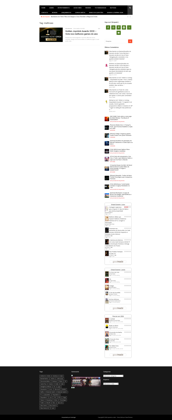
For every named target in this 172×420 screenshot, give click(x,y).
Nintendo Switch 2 (62, 392)
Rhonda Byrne (109, 212)
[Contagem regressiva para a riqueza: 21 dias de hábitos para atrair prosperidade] (107, 211)
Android (42, 376)
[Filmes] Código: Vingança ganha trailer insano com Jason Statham (120, 134)
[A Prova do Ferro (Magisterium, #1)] (107, 343)
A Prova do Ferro (114, 339)
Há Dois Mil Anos (114, 299)
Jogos (59, 386)
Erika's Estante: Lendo (118, 270)
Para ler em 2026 (118, 316)
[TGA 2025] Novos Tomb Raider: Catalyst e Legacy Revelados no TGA (120, 185)
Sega (64, 397)
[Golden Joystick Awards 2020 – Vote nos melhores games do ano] (51, 35)
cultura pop (60, 378)
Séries (56, 400)
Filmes (61, 381)
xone (53, 408)
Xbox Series (43, 405)
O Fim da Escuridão (114, 292)
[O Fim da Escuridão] (107, 294)
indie (62, 384)
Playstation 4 (56, 394)
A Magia (111, 286)
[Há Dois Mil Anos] (107, 303)
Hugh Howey (113, 280)
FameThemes (129, 417)
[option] (91, 17)
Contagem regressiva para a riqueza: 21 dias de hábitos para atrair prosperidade (118, 209)
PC (41, 394)
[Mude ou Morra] (107, 328)
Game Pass (43, 384)
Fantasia (54, 381)
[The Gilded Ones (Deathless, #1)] (107, 349)
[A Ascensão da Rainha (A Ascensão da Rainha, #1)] (107, 336)
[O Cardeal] (107, 322)
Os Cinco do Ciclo (114, 272)
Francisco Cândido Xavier (115, 300)
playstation (47, 394)
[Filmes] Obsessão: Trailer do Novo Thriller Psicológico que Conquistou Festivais (121, 177)
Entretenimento (64, 8)
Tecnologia (63, 400)
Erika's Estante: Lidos (118, 205)
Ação (61, 376)
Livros (50, 389)
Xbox (53, 403)
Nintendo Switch (50, 392)
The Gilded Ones (114, 346)
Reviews (88, 8)
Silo (110, 279)
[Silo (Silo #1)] (107, 282)
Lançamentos (66, 12)
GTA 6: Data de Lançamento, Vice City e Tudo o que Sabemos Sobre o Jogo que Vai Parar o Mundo (121, 158)
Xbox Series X (53, 405)
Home (43, 8)
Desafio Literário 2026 (115, 12)
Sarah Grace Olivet (110, 224)
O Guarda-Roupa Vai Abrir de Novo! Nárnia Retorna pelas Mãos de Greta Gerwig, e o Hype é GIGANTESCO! (121, 167)
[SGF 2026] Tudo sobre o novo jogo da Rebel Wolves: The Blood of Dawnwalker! (121, 118)
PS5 (55, 397)
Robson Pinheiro (113, 294)
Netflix (42, 392)
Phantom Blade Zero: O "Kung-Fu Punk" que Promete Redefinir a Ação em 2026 (121, 126)
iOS (54, 386)
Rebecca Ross (113, 334)
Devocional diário (45, 381)
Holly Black (112, 340)
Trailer (42, 403)
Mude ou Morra (113, 325)
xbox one (60, 403)
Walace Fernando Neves (115, 320)
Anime (48, 376)
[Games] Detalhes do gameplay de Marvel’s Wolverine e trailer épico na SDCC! (121, 142)
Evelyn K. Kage (109, 235)
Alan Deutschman (114, 327)
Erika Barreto (68, 28)
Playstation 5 (43, 397)
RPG (59, 397)
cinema (53, 378)
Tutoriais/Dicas (100, 8)
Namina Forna (113, 347)
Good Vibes (78, 8)
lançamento (43, 389)
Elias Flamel (112, 274)
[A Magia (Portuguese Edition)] (107, 289)
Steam (42, 400)
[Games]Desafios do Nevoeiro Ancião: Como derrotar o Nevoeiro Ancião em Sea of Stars (120, 53)
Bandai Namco (44, 378)
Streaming (49, 400)
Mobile (64, 389)
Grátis (57, 384)
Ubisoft (48, 403)
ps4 (51, 397)
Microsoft (57, 389)
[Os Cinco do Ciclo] (107, 276)
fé (65, 381)
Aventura (55, 376)
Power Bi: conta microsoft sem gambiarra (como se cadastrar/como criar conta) (119, 91)
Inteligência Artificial (45, 386)
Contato (44, 12)
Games (51, 8)
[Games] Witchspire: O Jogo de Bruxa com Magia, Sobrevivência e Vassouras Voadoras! (120, 194)
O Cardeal (112, 319)
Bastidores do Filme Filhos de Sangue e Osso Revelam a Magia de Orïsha (74, 17)
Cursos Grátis (80, 12)
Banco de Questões (96, 12)
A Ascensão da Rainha (115, 332)
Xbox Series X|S (44, 408)
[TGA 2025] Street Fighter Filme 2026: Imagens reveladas (120, 150)
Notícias (113, 8)
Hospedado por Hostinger (69, 417)
